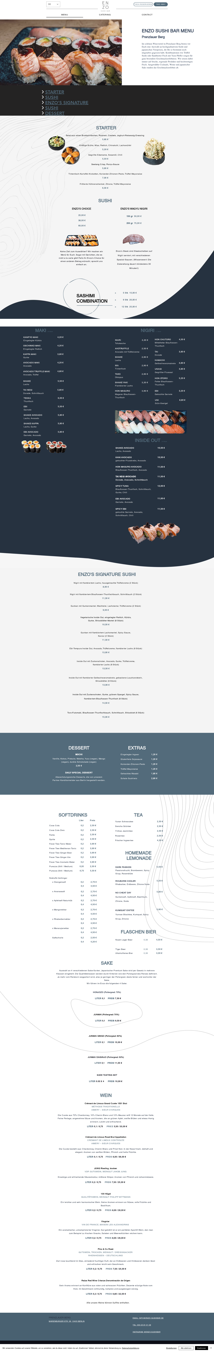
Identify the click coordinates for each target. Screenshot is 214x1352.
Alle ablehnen (186, 1348)
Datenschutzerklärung (130, 1348)
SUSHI (51, 97)
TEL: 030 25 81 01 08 (142, 1325)
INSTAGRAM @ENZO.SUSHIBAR (146, 1332)
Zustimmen (201, 1348)
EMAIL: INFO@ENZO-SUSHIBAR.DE (148, 1318)
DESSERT (55, 113)
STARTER (54, 92)
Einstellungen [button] (171, 1348)
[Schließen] (211, 1348)
